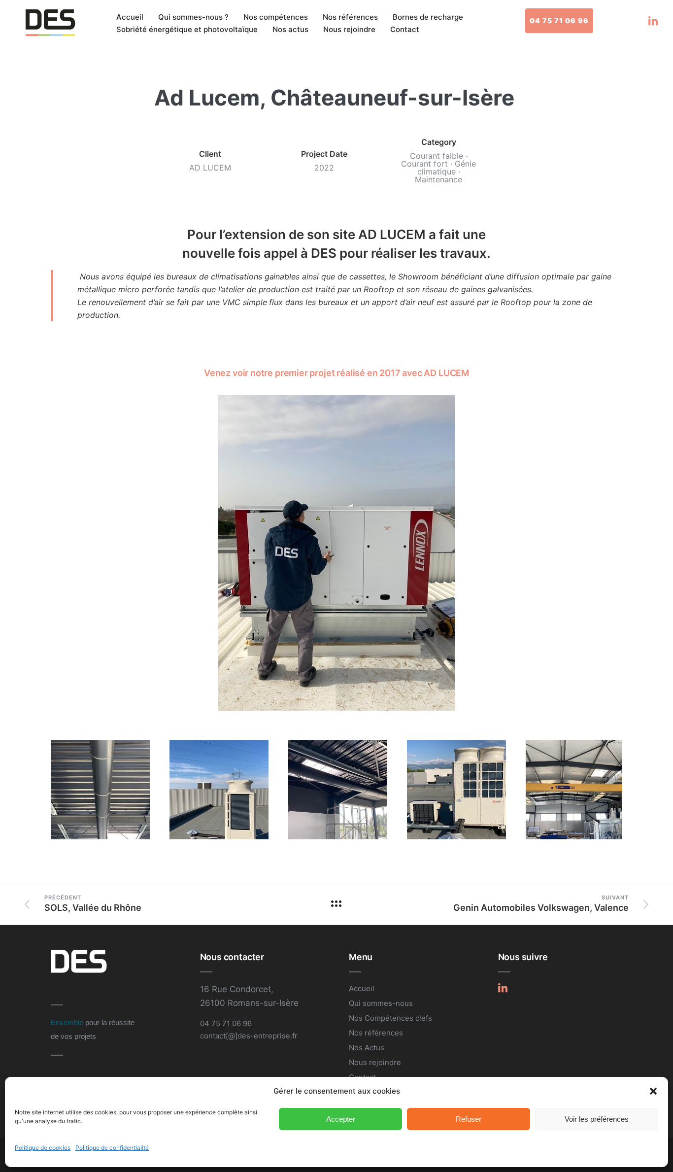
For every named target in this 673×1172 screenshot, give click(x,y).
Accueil (129, 17)
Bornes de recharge (428, 17)
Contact (404, 29)
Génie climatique (446, 167)
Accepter (340, 1119)
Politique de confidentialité (112, 1147)
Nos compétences (275, 17)
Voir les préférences (597, 1119)
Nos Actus (366, 1047)
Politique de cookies (42, 1147)
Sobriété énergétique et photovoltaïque (187, 29)
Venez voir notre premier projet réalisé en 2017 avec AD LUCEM (336, 373)
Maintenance (438, 179)
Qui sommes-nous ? (193, 17)
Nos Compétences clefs (390, 1018)
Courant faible (436, 156)
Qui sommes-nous (381, 1003)
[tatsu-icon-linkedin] (653, 20)
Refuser (468, 1119)
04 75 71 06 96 (559, 20)
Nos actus (290, 29)
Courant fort (424, 164)
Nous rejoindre (349, 29)
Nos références (350, 17)
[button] (653, 1091)
